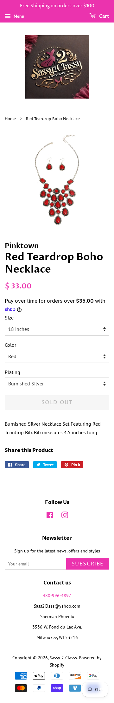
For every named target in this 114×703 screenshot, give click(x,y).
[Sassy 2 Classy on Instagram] (64, 516)
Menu (18, 16)
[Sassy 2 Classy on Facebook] (50, 516)
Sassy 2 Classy (63, 658)
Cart (103, 16)
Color (10, 345)
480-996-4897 (57, 595)
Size (9, 317)
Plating (12, 372)
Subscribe (88, 563)
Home (10, 119)
